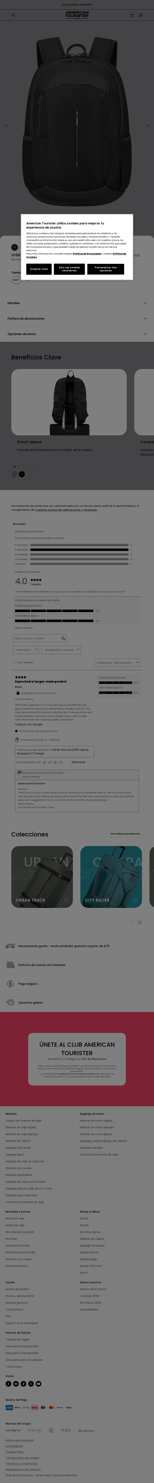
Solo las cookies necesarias (69, 269)
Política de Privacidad (87, 253)
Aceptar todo (39, 269)
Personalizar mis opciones (106, 269)
